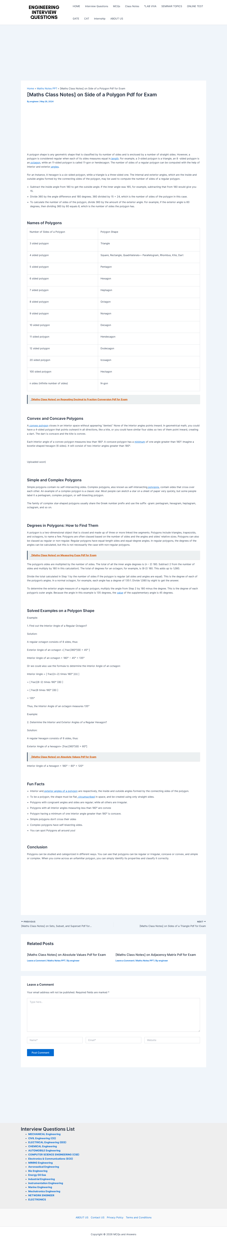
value (120, 592)
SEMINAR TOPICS (171, 6)
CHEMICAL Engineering (42, 1146)
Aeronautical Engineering (43, 1166)
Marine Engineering (40, 1187)
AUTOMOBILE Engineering (44, 1150)
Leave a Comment (36, 960)
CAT (86, 18)
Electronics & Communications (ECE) (50, 1158)
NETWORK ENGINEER (41, 1195)
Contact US (97, 1217)
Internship (99, 18)
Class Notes (132, 6)
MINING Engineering (40, 1162)
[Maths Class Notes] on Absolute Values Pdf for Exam (66, 955)
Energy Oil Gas (37, 1174)
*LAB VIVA (150, 6)
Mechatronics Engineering (44, 1191)
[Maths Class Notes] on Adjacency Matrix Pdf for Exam (156, 955)
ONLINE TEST (195, 6)
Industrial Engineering (41, 1179)
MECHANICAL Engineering (44, 1134)
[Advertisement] (113, 57)
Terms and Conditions (138, 1217)
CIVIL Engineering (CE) (42, 1138)
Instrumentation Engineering (45, 1183)
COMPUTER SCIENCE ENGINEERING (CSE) (53, 1154)
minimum (140, 441)
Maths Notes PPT (56, 960)
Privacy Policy (115, 1217)
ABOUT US (116, 18)
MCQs (116, 6)
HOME (76, 6)
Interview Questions (96, 6)
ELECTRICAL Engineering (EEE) (47, 1142)
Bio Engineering (37, 1170)
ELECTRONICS (37, 1199)
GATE (76, 18)
